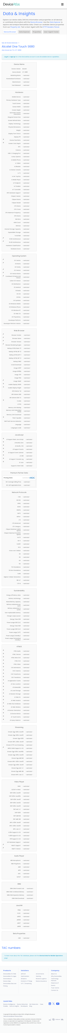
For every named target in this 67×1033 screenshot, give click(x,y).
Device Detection (22, 1004)
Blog (30, 1006)
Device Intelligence (9, 1004)
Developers (24, 1006)
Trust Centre (55, 988)
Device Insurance (41, 981)
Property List (15, 27)
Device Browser (36, 22)
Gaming (38, 976)
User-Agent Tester (51, 32)
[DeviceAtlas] (11, 5)
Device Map (7, 981)
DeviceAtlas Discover (9, 983)
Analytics (24, 979)
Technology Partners (55, 979)
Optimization (25, 976)
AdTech (23, 974)
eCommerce (40, 974)
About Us (54, 974)
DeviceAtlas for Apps (9, 976)
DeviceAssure (7, 979)
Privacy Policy (19, 1016)
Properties (37, 32)
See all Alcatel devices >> (10, 43)
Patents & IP (55, 983)
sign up (12, 57)
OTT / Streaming (26, 983)
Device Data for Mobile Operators (51, 955)
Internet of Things (26, 981)
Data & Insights (14, 1006)
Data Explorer (55, 22)
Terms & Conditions (8, 1016)
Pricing (5, 986)
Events (53, 985)
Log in (6, 57)
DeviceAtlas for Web (9, 974)
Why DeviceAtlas (56, 976)
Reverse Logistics (41, 979)
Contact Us (54, 990)
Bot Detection (34, 1004)
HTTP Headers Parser (51, 27)
